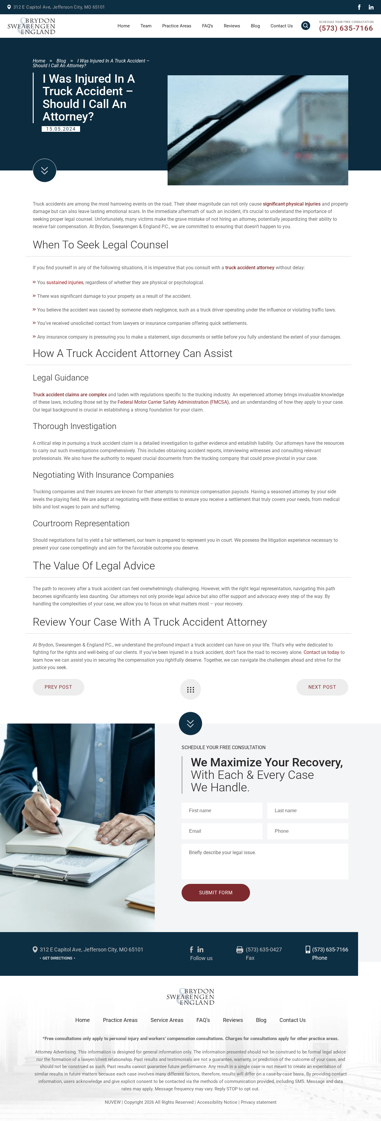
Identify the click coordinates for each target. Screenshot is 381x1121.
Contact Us (282, 26)
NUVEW (113, 1102)
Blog (255, 26)
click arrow (190, 723)
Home (124, 26)
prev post (58, 687)
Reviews (232, 26)
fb (359, 7)
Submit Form (216, 892)
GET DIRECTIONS (57, 958)
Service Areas (167, 1020)
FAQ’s (207, 26)
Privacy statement (259, 1102)
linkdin (371, 7)
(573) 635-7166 (346, 28)
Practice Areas (176, 26)
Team (146, 26)
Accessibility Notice (217, 1102)
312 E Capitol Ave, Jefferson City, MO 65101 (59, 7)
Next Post (322, 687)
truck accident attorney (249, 267)
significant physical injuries (292, 204)
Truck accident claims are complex (70, 394)
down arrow (45, 170)
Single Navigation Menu (190, 689)
